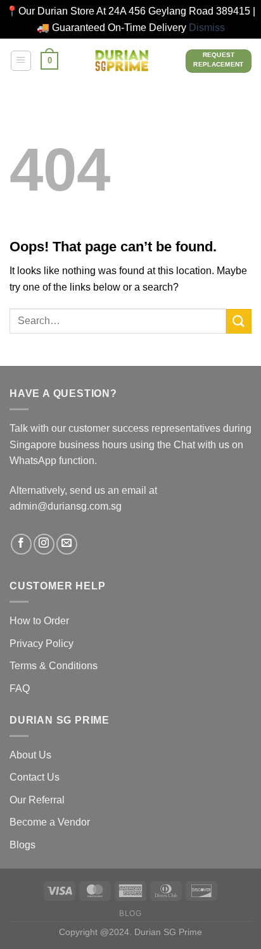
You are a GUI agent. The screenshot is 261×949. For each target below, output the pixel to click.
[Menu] (21, 61)
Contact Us (35, 777)
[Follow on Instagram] (44, 544)
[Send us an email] (66, 544)
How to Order (39, 620)
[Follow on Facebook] (21, 544)
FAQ (20, 688)
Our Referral (37, 800)
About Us (30, 755)
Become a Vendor (50, 822)
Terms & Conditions (54, 665)
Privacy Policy (41, 643)
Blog (130, 913)
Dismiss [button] (207, 27)
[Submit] (238, 321)
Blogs (22, 844)
